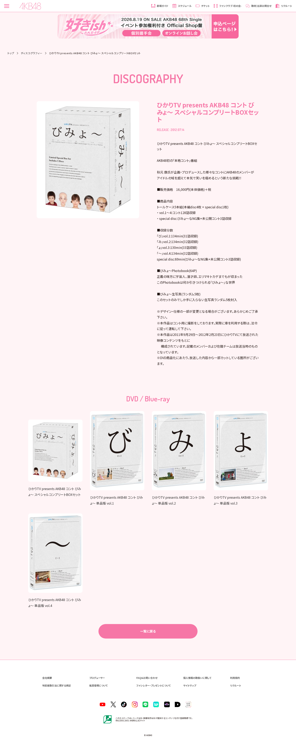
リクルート (235, 685)
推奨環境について (98, 685)
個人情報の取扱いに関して (197, 677)
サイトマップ (189, 685)
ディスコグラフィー (31, 53)
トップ (10, 53)
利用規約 (235, 677)
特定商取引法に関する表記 (56, 685)
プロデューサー (97, 677)
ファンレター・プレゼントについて (153, 685)
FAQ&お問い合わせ (146, 677)
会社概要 (47, 677)
